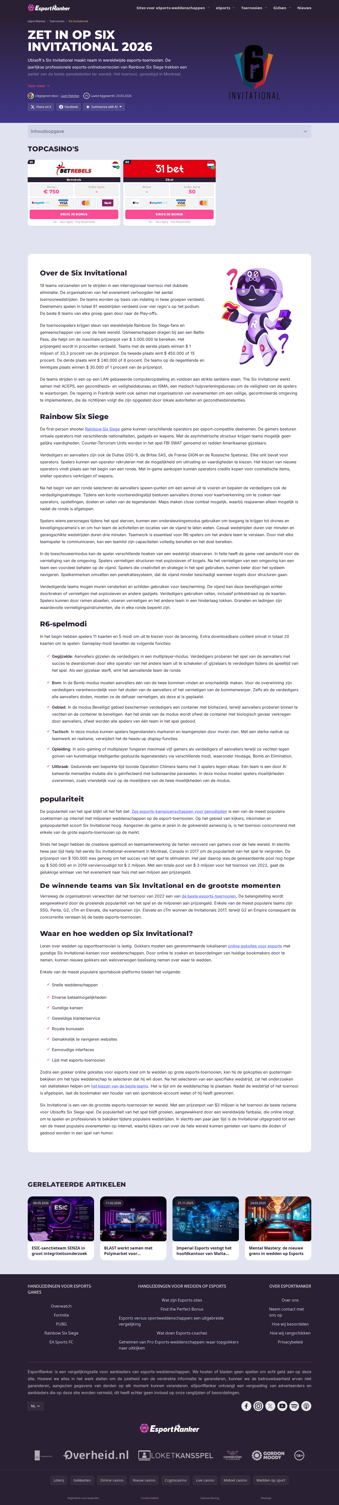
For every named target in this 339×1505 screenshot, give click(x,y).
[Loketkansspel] (175, 1455)
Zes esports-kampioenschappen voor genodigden (179, 811)
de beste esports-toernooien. (209, 896)
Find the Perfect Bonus (182, 1309)
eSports (223, 7)
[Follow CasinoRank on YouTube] (282, 1406)
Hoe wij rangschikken (290, 1333)
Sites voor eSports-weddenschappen (171, 7)
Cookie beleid (150, 1498)
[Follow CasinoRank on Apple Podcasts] (306, 1406)
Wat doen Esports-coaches (182, 1333)
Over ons (290, 1300)
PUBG (61, 1324)
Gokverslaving (209, 1498)
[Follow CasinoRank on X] (270, 1406)
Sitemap (266, 1498)
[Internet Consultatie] (95, 1455)
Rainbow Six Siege (102, 428)
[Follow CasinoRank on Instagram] (258, 1406)
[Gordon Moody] (268, 1455)
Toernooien (251, 7)
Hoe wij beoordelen (290, 1324)
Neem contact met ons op (286, 1312)
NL (33, 1406)
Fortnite (61, 1315)
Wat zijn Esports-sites (182, 1300)
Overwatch (61, 1306)
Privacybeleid (290, 1342)
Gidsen (279, 7)
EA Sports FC (61, 1342)
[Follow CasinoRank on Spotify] (294, 1406)
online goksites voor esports (255, 945)
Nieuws (304, 7)
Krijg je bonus (74, 214)
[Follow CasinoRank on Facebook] (246, 1406)
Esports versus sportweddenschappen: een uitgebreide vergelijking (171, 1321)
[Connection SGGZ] (232, 1455)
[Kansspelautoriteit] (43, 1455)
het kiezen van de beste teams (119, 1086)
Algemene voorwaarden (83, 1498)
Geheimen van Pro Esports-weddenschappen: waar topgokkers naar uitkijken (179, 1345)
